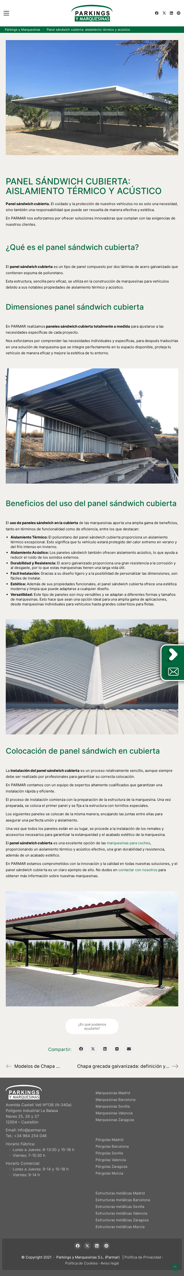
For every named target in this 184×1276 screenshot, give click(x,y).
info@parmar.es (32, 1130)
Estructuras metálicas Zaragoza (122, 1220)
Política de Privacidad (143, 1257)
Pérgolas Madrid (109, 1139)
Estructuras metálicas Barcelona (123, 1200)
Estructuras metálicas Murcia (120, 1226)
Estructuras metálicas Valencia (121, 1213)
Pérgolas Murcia (109, 1173)
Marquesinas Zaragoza (115, 1119)
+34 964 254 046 (30, 1135)
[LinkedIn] (105, 1049)
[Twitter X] (93, 1049)
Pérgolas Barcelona (112, 1146)
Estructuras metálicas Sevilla (120, 1206)
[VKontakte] (117, 1049)
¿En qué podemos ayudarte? (92, 1026)
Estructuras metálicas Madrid (120, 1193)
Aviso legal (110, 1263)
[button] (6, 13)
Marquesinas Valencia (114, 1113)
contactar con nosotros (137, 870)
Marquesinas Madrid (113, 1093)
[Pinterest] (106, 1245)
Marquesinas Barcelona (115, 1099)
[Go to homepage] (92, 13)
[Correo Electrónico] (129, 1049)
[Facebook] (81, 1049)
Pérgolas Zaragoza (111, 1166)
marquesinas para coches (128, 843)
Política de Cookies (81, 1263)
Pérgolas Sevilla (109, 1153)
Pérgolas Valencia (111, 1160)
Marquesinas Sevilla (113, 1106)
